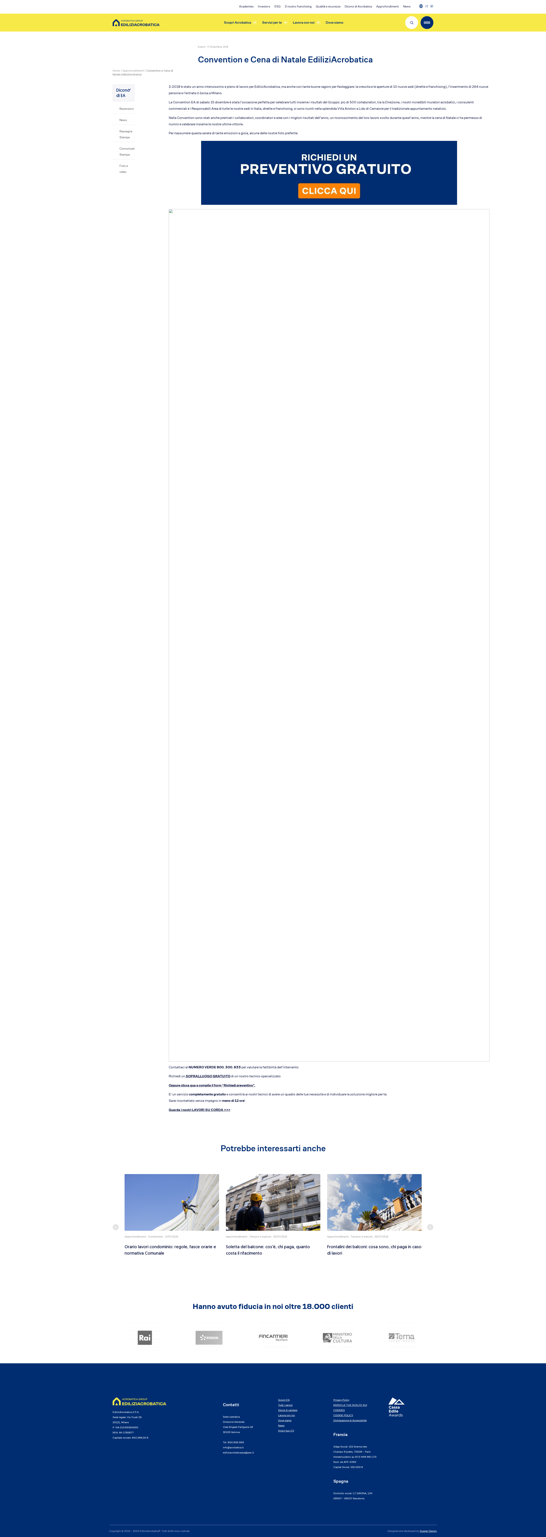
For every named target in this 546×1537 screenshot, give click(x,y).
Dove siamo (334, 22)
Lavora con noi (304, 22)
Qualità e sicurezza (328, 6)
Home (116, 71)
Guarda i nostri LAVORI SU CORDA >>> (199, 1110)
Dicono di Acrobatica (358, 6)
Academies (246, 6)
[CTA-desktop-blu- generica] (329, 172)
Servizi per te (272, 22)
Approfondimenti (387, 6)
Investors (264, 6)
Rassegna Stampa (125, 134)
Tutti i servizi (285, 1405)
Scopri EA (284, 1399)
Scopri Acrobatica (237, 22)
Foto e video (123, 169)
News (407, 6)
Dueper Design (428, 1531)
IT (426, 6)
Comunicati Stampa (127, 151)
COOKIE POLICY (343, 1415)
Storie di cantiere (287, 1410)
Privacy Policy (341, 1399)
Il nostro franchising (298, 6)
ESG (277, 6)
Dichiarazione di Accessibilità (350, 1420)
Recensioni (126, 109)
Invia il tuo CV (286, 1430)
